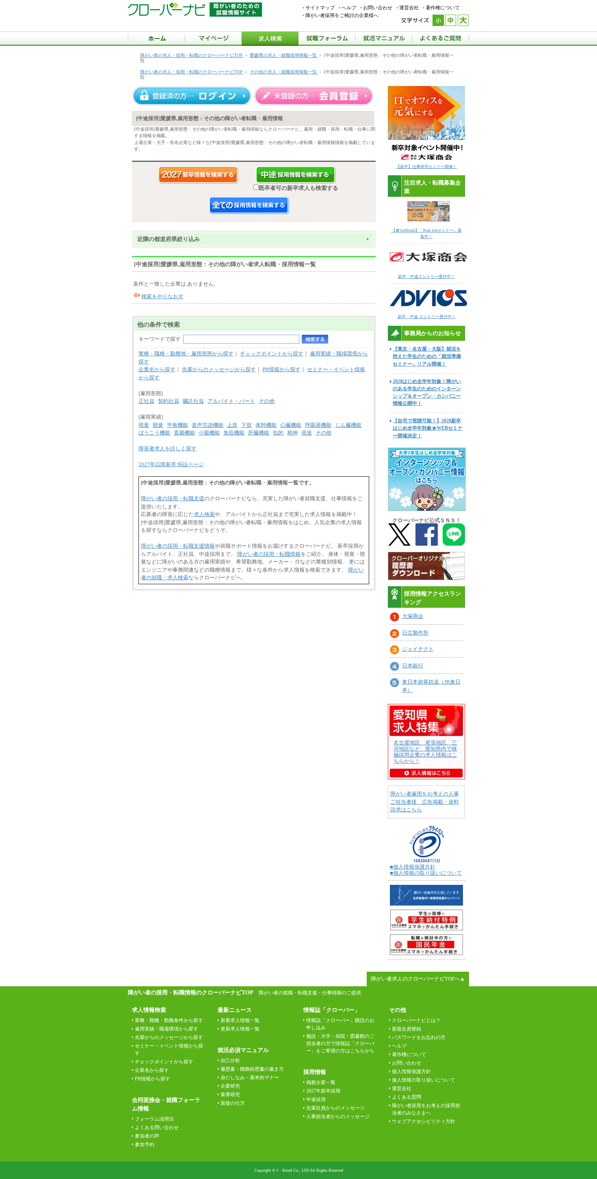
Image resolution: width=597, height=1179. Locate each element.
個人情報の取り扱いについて (423, 1080)
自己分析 (230, 1060)
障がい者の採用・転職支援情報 (178, 546)
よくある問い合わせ (157, 1127)
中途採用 (316, 1099)
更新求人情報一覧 (240, 1029)
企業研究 (230, 1086)
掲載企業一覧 (320, 1082)
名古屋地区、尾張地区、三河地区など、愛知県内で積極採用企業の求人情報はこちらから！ (425, 752)
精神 (292, 433)
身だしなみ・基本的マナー (250, 1077)
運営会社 (409, 8)
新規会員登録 (406, 1029)
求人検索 (204, 514)
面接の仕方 (233, 1103)
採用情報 (314, 1072)
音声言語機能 (207, 425)
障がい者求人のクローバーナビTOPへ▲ (418, 979)
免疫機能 (233, 433)
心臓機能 (290, 425)
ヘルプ (349, 8)
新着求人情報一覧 (240, 1020)
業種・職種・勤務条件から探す (169, 1020)
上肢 (232, 425)
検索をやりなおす (162, 296)
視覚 (143, 425)
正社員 (146, 401)
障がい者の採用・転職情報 (269, 554)
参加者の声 (147, 1136)
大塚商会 (412, 616)
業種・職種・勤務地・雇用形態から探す (186, 354)
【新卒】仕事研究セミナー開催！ (426, 166)
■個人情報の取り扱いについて (426, 873)
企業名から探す (156, 369)
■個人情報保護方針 (412, 867)
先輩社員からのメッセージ (335, 1108)
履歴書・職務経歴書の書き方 (252, 1069)
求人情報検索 (149, 1010)
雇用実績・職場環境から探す (166, 1029)
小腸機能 (209, 433)
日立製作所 (415, 633)
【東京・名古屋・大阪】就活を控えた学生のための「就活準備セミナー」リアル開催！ (427, 356)
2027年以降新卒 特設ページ (171, 464)
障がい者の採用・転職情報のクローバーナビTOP (190, 992)
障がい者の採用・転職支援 (172, 498)
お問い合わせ (377, 8)
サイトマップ (320, 8)
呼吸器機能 (318, 425)
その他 (267, 401)
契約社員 (168, 401)
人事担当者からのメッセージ (338, 1116)
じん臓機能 (348, 425)
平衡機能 (177, 425)
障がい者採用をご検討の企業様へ (342, 15)
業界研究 (230, 1094)
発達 (306, 433)
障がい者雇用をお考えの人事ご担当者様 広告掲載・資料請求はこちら (424, 802)
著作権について (443, 8)
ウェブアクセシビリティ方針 (423, 1121)
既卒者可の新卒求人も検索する (298, 188)
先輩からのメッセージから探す (219, 369)
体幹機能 (266, 425)
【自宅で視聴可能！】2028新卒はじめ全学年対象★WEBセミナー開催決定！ (428, 428)
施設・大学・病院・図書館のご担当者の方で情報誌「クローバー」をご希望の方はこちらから (340, 1043)
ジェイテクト (418, 649)
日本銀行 (412, 666)
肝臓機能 (258, 433)
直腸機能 (184, 433)
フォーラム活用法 (154, 1119)
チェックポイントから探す (271, 354)
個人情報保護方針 (411, 1071)
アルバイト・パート (231, 401)
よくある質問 (406, 1097)
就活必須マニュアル (243, 1050)
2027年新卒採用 (323, 1091)
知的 (278, 433)
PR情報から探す (281, 369)
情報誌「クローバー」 (331, 1010)
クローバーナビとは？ (416, 1020)
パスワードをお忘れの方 (419, 1037)
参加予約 (144, 1144)
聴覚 (158, 425)
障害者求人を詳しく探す (167, 448)
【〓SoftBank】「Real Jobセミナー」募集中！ (427, 233)
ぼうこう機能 (154, 433)
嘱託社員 (193, 401)
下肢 (246, 425)
